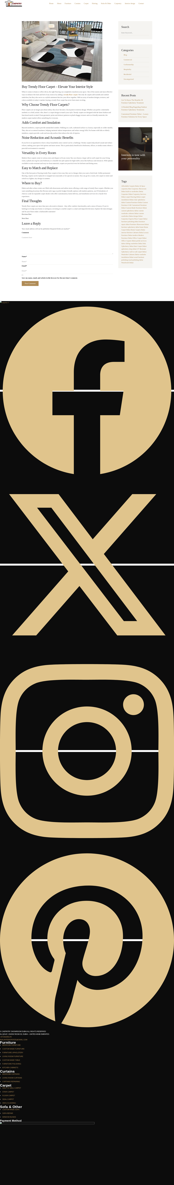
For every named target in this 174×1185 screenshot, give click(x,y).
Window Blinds (9, 1117)
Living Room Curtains (12, 1078)
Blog (125, 55)
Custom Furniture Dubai (134, 202)
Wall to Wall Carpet (11, 1088)
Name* (24, 256)
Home (51, 3)
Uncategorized (129, 79)
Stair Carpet (8, 1092)
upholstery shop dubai (129, 249)
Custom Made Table (11, 1060)
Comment (25, 233)
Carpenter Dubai (127, 194)
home (142, 227)
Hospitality (127, 69)
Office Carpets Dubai (128, 241)
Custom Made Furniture (13, 1049)
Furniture (68, 3)
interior (123, 233)
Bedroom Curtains (10, 1074)
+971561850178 (5, 1037)
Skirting (94, 3)
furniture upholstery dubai (130, 227)
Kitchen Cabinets (10, 1068)
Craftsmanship (129, 65)
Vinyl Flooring (9, 1103)
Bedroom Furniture (11, 1045)
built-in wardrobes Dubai (134, 191)
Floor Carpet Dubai (140, 219)
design (135, 216)
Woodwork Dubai (127, 263)
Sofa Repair (7, 1113)
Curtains (77, 3)
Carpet (86, 3)
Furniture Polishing (11, 1064)
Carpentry (117, 3)
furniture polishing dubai (130, 222)
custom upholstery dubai (129, 211)
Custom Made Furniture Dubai (136, 208)
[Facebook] (87, 391)
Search (148, 32)
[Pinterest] (87, 940)
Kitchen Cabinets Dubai (135, 233)
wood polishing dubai (135, 260)
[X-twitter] (87, 565)
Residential (127, 74)
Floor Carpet (8, 1096)
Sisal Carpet (8, 1099)
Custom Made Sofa (10, 1110)
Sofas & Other (106, 3)
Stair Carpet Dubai (140, 246)
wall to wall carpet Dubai (138, 252)
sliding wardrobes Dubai (134, 243)
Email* (24, 266)
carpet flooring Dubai (133, 197)
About (59, 3)
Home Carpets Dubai (138, 230)
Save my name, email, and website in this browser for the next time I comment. (50, 278)
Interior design (130, 3)
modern (135, 235)
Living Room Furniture (12, 1056)
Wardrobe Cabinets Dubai (130, 254)
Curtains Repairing (11, 1082)
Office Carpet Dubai (139, 238)
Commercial (128, 60)
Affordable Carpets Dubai (130, 186)
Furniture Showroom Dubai (139, 224)
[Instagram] (87, 751)
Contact (141, 3)
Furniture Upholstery (12, 1053)
